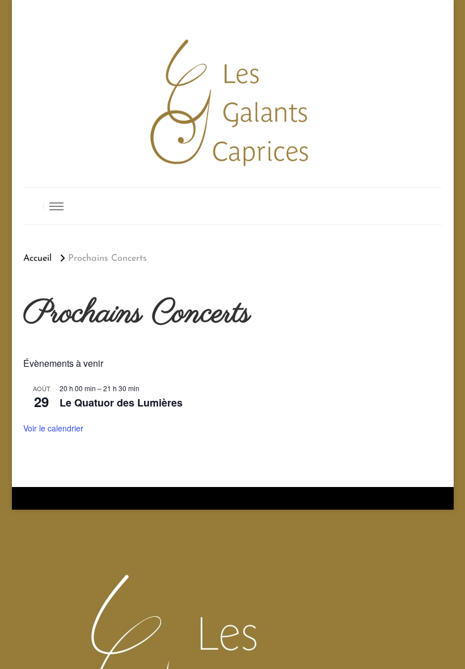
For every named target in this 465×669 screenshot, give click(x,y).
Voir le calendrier (53, 428)
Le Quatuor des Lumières (121, 402)
